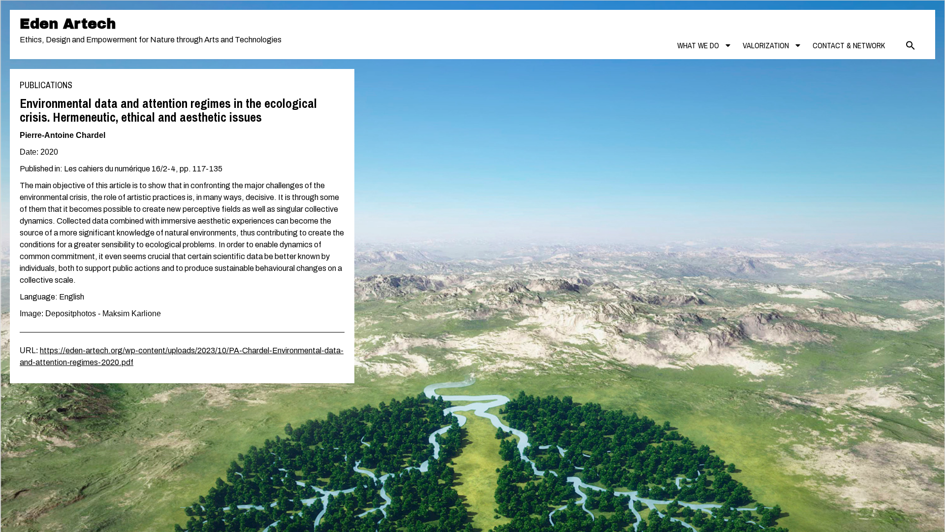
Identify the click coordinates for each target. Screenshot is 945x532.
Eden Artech (68, 24)
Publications (46, 85)
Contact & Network (849, 45)
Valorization (766, 45)
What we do (698, 45)
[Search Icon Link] (910, 45)
